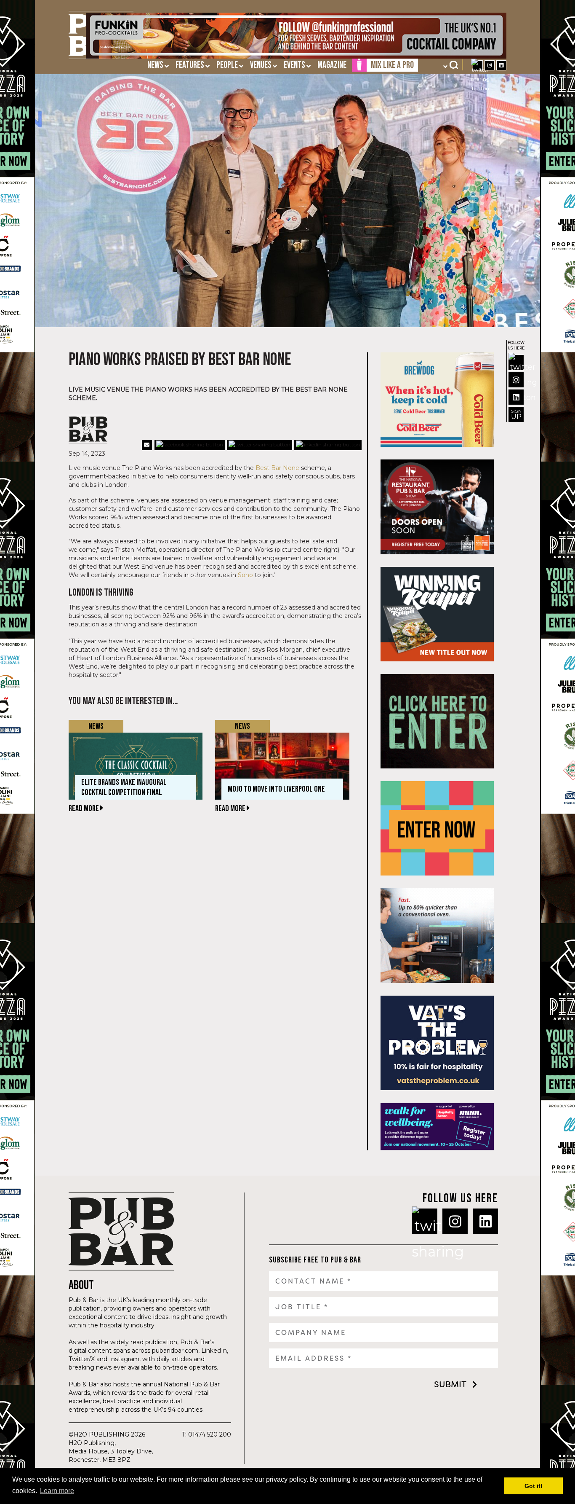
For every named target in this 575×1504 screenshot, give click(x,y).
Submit (450, 1384)
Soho (245, 575)
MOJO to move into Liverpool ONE (276, 789)
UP (516, 414)
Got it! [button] (533, 1486)
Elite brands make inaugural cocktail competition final (124, 787)
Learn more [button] (57, 1490)
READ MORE (84, 808)
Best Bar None (277, 468)
